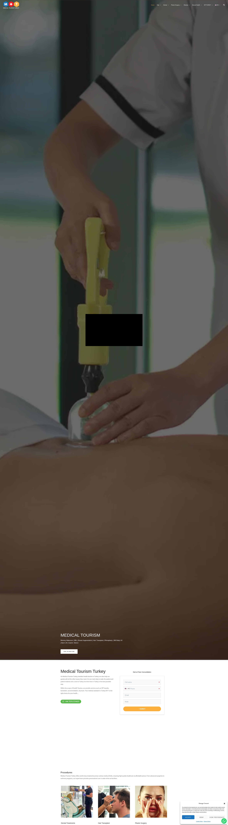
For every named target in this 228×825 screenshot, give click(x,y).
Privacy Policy (207, 821)
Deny (202, 817)
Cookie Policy (199, 821)
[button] (224, 803)
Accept (188, 817)
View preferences (217, 817)
